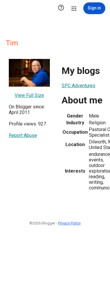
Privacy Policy (69, 223)
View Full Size (29, 95)
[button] (61, 8)
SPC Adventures (78, 85)
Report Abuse (23, 135)
